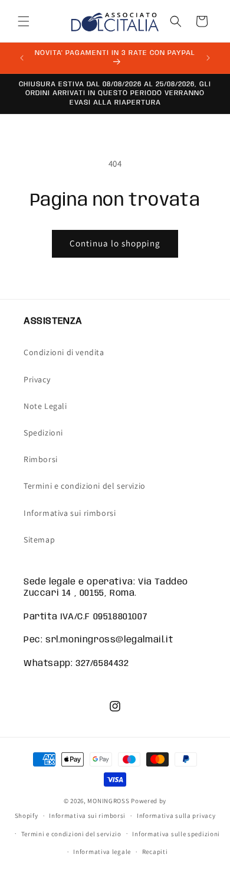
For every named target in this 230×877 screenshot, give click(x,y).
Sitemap (39, 539)
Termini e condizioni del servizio (85, 485)
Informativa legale (102, 851)
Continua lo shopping (115, 243)
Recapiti (155, 851)
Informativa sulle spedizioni (176, 834)
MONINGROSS (108, 801)
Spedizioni (43, 432)
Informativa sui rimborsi (70, 513)
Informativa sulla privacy (176, 815)
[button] (24, 21)
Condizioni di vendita (64, 352)
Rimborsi (41, 459)
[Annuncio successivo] (208, 58)
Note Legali (45, 406)
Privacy (37, 379)
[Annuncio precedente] (22, 58)
